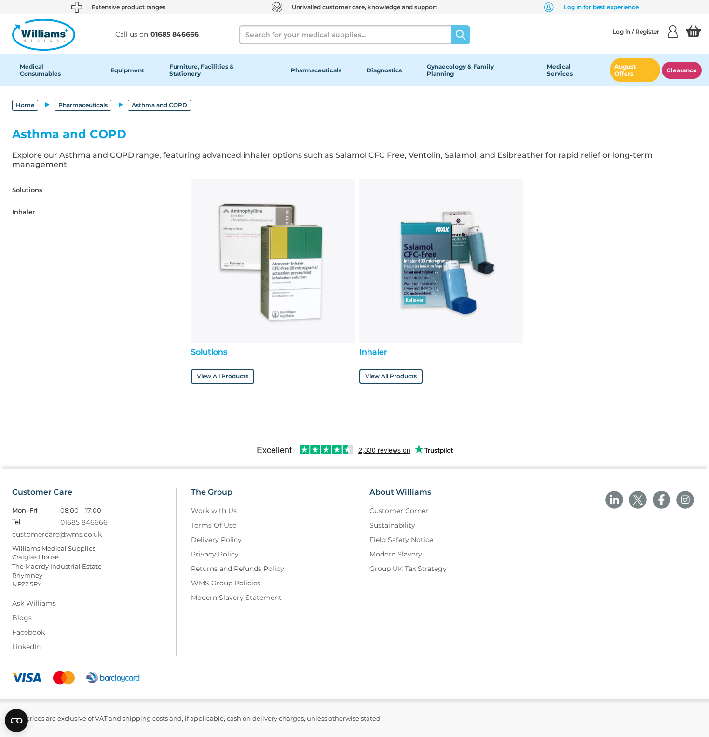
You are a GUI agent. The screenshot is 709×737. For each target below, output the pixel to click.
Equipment (127, 70)
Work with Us (214, 510)
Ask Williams (34, 603)
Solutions (27, 190)
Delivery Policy (216, 539)
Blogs (22, 617)
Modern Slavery (395, 554)
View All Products (222, 376)
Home (25, 105)
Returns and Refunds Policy (237, 568)
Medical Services (560, 70)
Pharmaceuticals (316, 70)
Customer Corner (398, 510)
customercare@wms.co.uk (57, 534)
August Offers (625, 70)
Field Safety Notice (401, 539)
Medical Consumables (40, 70)
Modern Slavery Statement (236, 597)
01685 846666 (84, 522)
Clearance (682, 70)
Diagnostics (384, 70)
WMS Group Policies (225, 583)
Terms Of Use (213, 525)
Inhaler (23, 212)
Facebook (28, 632)
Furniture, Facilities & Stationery (201, 70)
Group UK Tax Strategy (408, 568)
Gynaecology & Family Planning (460, 70)
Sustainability (392, 525)
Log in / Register (636, 31)
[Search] (460, 34)
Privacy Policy (215, 554)
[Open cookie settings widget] (16, 720)
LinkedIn (26, 646)
